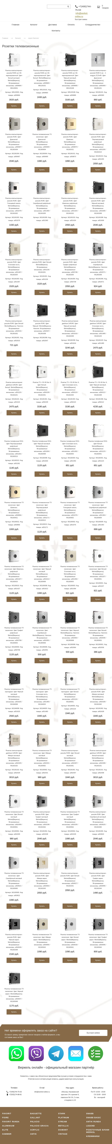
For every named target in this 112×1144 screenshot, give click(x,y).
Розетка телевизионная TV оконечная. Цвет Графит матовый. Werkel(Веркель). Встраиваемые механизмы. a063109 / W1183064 (70, 819)
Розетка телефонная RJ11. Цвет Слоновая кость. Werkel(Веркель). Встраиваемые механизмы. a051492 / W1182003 (70, 447)
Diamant (63, 1130)
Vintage (62, 1134)
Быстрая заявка (81, 19)
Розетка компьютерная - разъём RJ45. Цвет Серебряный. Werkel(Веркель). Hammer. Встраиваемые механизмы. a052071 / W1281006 (98, 267)
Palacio (35, 1122)
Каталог (33, 25)
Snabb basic (93, 1118)
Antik (33, 1134)
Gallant (35, 1118)
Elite (5, 1130)
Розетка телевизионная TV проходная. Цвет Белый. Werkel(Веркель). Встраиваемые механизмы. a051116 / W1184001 (70, 695)
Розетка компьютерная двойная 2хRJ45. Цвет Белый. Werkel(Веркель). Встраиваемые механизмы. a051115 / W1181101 (14, 388)
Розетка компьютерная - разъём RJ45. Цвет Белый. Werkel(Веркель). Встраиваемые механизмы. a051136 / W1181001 (42, 266)
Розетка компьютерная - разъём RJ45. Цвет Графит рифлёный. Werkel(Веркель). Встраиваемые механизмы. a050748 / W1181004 (70, 267)
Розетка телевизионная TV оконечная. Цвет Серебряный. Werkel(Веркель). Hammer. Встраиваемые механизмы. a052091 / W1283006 (42, 635)
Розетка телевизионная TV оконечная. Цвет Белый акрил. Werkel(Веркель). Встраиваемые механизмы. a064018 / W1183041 (70, 941)
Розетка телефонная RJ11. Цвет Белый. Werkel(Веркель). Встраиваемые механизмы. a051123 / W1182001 (98, 447)
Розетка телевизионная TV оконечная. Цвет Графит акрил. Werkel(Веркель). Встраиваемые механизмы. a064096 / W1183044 (98, 941)
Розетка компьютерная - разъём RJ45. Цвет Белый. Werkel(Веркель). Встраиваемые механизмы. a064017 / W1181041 (70, 879)
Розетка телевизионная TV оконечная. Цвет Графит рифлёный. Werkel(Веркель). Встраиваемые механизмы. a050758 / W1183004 (14, 635)
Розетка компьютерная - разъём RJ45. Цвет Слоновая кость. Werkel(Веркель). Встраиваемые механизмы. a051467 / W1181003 (14, 267)
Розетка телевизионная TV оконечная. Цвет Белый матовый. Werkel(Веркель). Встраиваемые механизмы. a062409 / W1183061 (14, 819)
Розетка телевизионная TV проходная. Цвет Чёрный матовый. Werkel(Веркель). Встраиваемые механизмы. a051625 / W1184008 (14, 696)
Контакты (56, 31)
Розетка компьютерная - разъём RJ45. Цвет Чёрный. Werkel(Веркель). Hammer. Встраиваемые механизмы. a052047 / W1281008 (42, 327)
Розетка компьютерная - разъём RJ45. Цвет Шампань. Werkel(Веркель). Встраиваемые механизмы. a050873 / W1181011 (70, 141)
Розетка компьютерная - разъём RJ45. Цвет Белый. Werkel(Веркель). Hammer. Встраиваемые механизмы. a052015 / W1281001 (14, 327)
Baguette (36, 1114)
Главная (15, 25)
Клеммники (93, 1136)
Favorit (6, 1114)
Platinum (63, 1118)
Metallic (63, 1126)
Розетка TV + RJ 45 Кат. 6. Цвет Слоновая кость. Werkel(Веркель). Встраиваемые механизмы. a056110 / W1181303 (70, 388)
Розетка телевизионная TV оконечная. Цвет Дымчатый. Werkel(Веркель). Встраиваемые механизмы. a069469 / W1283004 (42, 141)
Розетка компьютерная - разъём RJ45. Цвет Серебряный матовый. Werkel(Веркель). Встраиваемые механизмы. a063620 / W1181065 (98, 819)
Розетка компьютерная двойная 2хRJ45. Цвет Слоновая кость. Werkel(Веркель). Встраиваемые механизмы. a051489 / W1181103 (98, 328)
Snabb (90, 1114)
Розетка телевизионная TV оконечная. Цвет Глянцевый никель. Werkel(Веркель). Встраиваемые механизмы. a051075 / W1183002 (70, 510)
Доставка (52, 25)
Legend (90, 1126)
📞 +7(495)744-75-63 (83, 8)
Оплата (71, 25)
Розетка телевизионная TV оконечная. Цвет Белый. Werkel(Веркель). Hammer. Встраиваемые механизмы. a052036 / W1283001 (98, 634)
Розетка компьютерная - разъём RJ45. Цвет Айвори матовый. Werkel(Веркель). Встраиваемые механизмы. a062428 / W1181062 (98, 696)
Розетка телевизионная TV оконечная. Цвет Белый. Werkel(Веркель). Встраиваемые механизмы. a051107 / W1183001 (98, 573)
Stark (61, 1114)
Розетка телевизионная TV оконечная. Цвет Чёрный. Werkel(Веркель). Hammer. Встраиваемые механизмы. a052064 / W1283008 (70, 634)
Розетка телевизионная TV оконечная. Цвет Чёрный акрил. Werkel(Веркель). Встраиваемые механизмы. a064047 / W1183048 (14, 995)
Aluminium (8, 1126)
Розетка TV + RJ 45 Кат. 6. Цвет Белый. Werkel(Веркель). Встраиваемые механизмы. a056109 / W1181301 (42, 388)
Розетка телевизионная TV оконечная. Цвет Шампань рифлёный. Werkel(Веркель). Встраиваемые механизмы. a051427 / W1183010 (14, 574)
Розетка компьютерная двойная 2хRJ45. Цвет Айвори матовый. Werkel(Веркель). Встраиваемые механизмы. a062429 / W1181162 (14, 758)
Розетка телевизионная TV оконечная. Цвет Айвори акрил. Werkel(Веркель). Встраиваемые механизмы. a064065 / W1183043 (42, 941)
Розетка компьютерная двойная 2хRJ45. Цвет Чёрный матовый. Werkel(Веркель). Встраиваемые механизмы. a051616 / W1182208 (70, 328)
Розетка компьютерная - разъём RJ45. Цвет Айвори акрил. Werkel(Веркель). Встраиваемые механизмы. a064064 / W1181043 (42, 880)
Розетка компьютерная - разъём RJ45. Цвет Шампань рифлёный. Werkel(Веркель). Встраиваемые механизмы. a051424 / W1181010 (70, 205)
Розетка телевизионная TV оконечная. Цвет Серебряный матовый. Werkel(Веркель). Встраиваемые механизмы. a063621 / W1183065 (14, 880)
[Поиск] (68, 6)
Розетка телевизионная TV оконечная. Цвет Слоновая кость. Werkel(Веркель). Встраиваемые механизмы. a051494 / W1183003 (70, 574)
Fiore (5, 1118)
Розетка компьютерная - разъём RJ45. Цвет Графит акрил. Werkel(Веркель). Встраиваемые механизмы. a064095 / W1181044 (98, 880)
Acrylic (34, 1130)
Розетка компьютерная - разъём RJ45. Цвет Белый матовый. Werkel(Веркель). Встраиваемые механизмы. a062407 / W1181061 (70, 758)
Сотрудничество (92, 25)
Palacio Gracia (39, 1126)
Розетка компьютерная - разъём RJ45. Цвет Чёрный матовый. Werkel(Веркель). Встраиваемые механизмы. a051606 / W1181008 (98, 205)
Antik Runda (93, 1122)
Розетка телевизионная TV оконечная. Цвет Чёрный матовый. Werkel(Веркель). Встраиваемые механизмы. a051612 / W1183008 (42, 574)
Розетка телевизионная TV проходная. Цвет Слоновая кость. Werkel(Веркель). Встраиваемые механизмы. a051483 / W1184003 (42, 696)
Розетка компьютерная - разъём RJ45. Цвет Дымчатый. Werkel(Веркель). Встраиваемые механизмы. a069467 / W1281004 (14, 141)
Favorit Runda (10, 1122)
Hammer (6, 1134)
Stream (62, 1122)
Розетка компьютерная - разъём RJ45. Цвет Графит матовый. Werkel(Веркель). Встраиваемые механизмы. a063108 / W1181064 (42, 819)
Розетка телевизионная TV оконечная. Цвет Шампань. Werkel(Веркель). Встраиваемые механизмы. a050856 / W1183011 (14, 510)
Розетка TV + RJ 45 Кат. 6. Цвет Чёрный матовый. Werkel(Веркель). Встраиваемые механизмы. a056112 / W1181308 (98, 388)
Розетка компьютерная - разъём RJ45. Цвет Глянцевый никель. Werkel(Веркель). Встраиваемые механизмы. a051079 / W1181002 (14, 205)
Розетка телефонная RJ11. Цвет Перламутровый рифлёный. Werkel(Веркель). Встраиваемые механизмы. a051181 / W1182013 (14, 448)
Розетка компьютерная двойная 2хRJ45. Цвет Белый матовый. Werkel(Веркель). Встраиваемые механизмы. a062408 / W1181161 (98, 758)
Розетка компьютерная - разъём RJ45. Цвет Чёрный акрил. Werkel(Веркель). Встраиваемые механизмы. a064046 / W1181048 (14, 942)
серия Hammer (33, 38)
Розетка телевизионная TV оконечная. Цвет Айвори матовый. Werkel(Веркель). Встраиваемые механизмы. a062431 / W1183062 (42, 758)
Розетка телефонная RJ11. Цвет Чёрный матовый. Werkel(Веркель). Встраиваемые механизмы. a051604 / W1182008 (42, 447)
